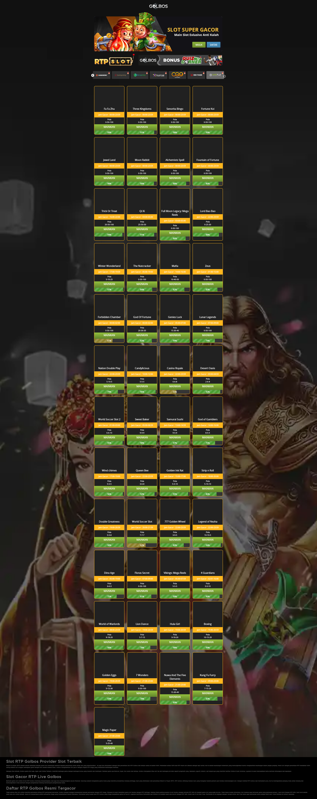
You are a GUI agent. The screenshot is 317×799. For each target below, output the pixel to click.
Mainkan (109, 127)
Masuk (199, 44)
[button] (92, 75)
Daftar (213, 44)
